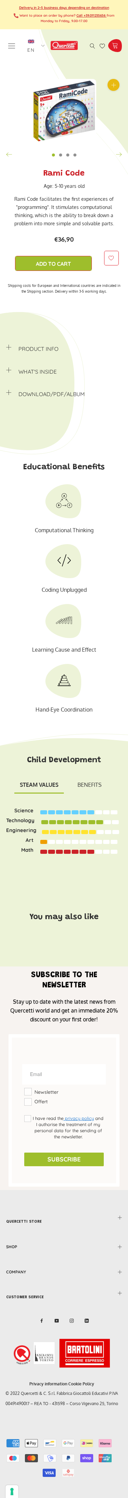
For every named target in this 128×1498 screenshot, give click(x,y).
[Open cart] (115, 45)
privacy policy (78, 1118)
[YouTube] (57, 1321)
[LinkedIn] (87, 1321)
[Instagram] (72, 1321)
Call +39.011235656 (91, 15)
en (31, 50)
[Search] (92, 45)
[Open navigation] (11, 45)
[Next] (119, 154)
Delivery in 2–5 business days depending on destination (64, 7)
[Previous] (9, 154)
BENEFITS (89, 784)
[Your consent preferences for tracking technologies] (11, 1491)
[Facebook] (42, 1321)
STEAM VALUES (39, 784)
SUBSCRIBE (64, 1159)
